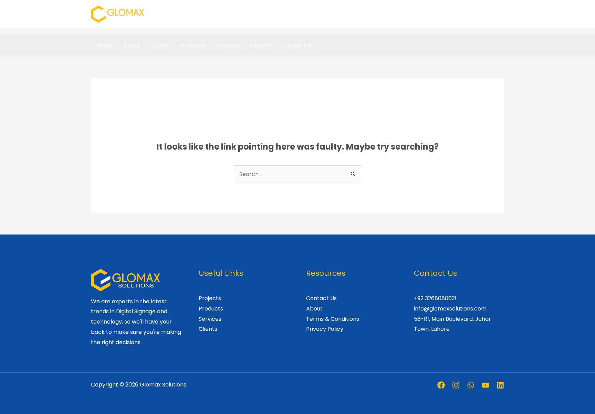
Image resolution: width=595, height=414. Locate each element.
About (132, 46)
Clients (160, 46)
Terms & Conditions (332, 319)
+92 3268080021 (435, 298)
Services (261, 46)
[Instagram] (456, 385)
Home (104, 46)
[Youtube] (485, 385)
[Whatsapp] (470, 385)
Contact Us (298, 46)
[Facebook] (441, 385)
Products (193, 46)
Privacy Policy (324, 329)
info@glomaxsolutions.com (450, 309)
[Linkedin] (500, 385)
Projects (227, 46)
